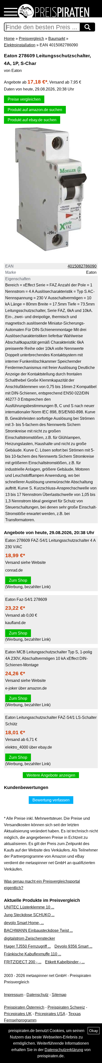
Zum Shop (18, 580)
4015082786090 (82, 266)
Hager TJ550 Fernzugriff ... (27, 946)
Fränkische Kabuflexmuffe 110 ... (32, 954)
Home (9, 38)
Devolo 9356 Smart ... (73, 946)
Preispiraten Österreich (24, 1007)
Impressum (13, 995)
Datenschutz (37, 995)
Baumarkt (56, 38)
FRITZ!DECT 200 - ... (22, 962)
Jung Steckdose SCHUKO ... (29, 915)
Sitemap (59, 995)
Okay (93, 1031)
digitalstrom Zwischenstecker (29, 938)
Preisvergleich (31, 38)
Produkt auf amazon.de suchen (35, 110)
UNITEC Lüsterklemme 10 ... (29, 907)
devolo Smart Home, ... (24, 923)
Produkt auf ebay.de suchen (32, 120)
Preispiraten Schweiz (66, 1007)
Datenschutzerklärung (64, 1050)
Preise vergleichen (24, 99)
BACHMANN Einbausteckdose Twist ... (38, 930)
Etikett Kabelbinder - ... (65, 962)
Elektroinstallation (19, 45)
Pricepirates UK (18, 1014)
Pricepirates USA (50, 1014)
